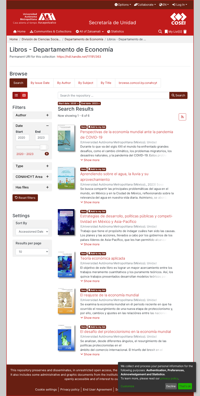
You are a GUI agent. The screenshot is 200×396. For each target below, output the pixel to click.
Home (14, 39)
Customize (127, 386)
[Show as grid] (24, 95)
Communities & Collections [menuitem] (52, 31)
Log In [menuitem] (180, 4)
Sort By (21, 223)
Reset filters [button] (26, 198)
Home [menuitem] (21, 31)
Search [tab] (18, 83)
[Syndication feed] (182, 116)
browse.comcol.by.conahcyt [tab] (138, 83)
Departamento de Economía (84, 39)
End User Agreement (97, 389)
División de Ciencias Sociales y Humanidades (41, 39)
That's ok (185, 386)
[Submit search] (160, 32)
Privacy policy (69, 389)
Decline (171, 386)
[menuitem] (122, 5)
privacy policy (169, 378)
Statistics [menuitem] (117, 31)
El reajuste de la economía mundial (109, 295)
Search (180, 95)
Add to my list (97, 127)
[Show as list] (16, 95)
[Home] (34, 18)
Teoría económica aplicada (102, 258)
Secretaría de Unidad (112, 22)
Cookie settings (46, 389)
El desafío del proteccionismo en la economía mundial (125, 331)
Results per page (28, 243)
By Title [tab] (106, 83)
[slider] (43, 147)
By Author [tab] (64, 83)
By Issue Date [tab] (40, 83)
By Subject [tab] (85, 83)
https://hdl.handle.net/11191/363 (79, 56)
